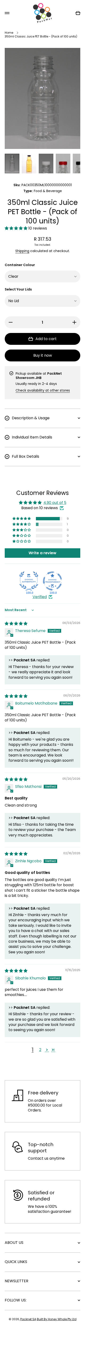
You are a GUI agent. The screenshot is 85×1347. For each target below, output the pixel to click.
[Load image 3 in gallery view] (46, 163)
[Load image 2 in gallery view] (29, 163)
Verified (40, 597)
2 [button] (40, 1049)
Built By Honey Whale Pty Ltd (56, 1319)
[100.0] (28, 581)
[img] (16, 623)
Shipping (22, 251)
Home (9, 33)
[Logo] (42, 13)
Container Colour (20, 265)
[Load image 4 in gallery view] (63, 163)
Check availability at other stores (43, 390)
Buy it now (42, 355)
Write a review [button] (42, 553)
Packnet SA (28, 1319)
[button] (16, 228)
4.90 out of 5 (54, 502)
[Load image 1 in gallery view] (12, 163)
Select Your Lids (18, 289)
